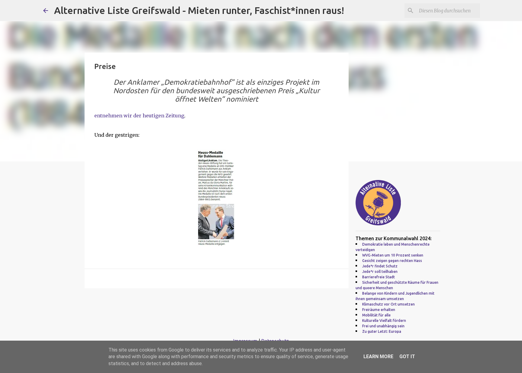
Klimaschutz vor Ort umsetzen (388, 304)
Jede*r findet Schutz (380, 266)
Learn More (378, 356)
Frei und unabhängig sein (383, 326)
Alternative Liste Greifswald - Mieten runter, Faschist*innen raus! (199, 10)
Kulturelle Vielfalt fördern (384, 320)
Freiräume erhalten (378, 310)
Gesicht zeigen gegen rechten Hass (392, 261)
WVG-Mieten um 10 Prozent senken (392, 255)
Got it (407, 356)
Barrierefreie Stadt (378, 277)
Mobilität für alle (376, 315)
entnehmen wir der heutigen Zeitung (139, 116)
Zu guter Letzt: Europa (381, 331)
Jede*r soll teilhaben (380, 271)
